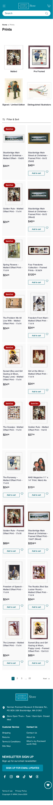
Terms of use (7, 791)
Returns (6, 737)
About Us (30, 737)
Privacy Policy (21, 791)
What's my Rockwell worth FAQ (36, 742)
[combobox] (26, 13)
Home (4, 25)
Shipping (6, 733)
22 (30, 678)
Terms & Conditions (11, 742)
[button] (47, 173)
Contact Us (31, 733)
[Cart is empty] (48, 6)
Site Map (6, 746)
